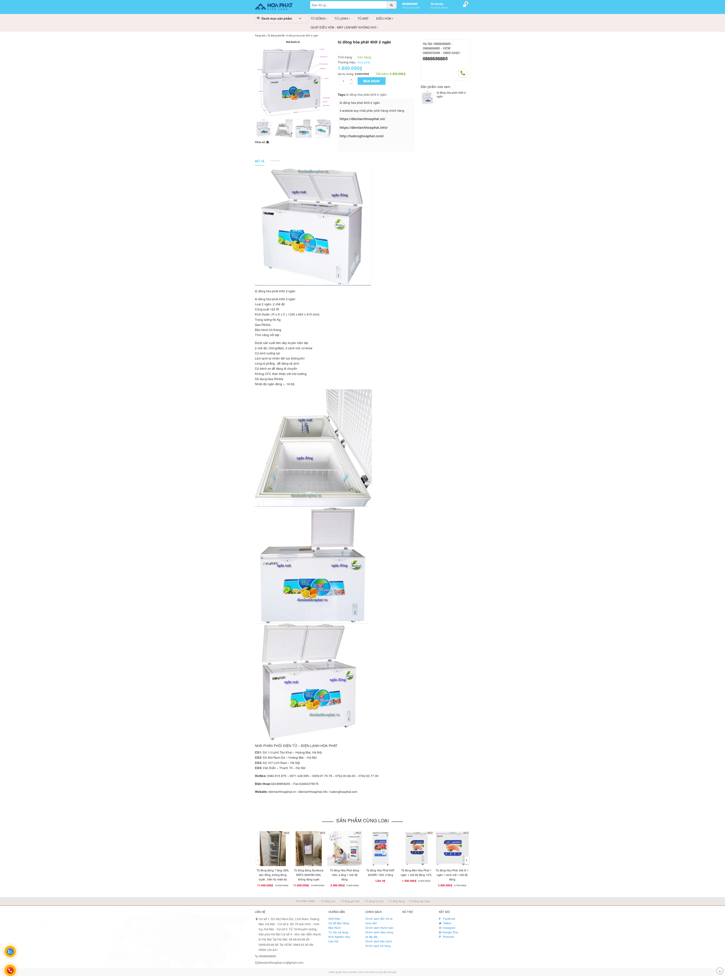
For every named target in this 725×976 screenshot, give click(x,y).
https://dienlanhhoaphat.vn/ (362, 118)
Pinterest (448, 937)
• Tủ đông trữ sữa (373, 901)
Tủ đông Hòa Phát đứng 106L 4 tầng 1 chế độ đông (344, 874)
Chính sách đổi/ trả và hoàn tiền (379, 921)
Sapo (394, 972)
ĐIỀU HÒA (384, 18)
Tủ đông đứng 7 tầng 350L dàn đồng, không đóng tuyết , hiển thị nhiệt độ (273, 874)
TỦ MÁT (363, 18)
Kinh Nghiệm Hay (339, 937)
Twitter (446, 923)
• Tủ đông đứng (395, 901)
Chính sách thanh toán (379, 928)
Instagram (449, 928)
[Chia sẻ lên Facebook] (268, 142)
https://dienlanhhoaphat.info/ (364, 127)
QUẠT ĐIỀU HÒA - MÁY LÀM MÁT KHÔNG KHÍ (344, 27)
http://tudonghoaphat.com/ (362, 135)
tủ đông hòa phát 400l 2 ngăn (366, 94)
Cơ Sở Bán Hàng (339, 923)
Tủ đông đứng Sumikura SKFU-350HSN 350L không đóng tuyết (308, 874)
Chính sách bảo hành (378, 941)
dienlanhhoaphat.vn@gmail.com (281, 962)
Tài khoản (436, 4)
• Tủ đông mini (327, 901)
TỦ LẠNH (341, 18)
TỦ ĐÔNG (318, 18)
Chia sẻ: (260, 142)
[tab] (260, 161)
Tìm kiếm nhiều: (306, 901)
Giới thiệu (334, 918)
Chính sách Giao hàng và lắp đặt (379, 934)
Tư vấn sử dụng (338, 932)
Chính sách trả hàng (378, 946)
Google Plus (450, 932)
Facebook (448, 918)
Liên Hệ (333, 941)
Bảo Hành (335, 928)
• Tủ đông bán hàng (419, 901)
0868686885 (410, 4)
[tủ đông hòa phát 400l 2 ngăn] (428, 98)
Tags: (342, 94)
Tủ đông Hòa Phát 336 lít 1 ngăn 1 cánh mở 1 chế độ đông (452, 874)
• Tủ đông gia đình (349, 901)
